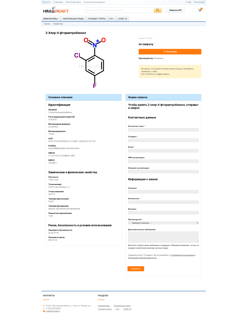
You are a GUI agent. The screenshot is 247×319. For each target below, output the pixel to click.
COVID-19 (122, 19)
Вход (189, 2)
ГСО (111, 19)
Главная (47, 24)
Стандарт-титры (96, 19)
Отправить (136, 269)
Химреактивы (50, 19)
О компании (58, 2)
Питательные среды (73, 19)
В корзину (171, 51)
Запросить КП (175, 10)
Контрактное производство (94, 2)
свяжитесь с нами (149, 71)
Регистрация (199, 2)
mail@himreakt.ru (162, 74)
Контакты (47, 2)
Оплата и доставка (73, 2)
